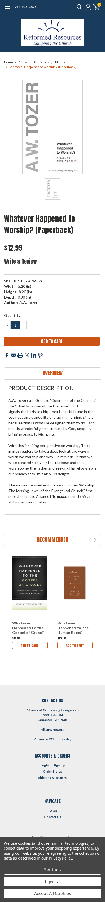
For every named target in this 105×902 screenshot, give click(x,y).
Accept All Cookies (52, 893)
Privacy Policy (60, 858)
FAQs (52, 811)
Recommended (52, 539)
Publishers (41, 62)
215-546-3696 (25, 7)
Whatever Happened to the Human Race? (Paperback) (73, 630)
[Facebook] (6, 355)
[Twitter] (27, 355)
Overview (53, 373)
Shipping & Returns (52, 778)
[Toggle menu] (7, 9)
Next (95, 540)
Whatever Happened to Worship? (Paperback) (43, 67)
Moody (60, 62)
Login (44, 765)
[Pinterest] (40, 355)
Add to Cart (30, 645)
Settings (52, 870)
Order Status (52, 771)
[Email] (13, 355)
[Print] (20, 355)
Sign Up (59, 765)
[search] (78, 6)
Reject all (53, 882)
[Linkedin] (33, 355)
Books (23, 62)
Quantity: (13, 315)
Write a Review (20, 261)
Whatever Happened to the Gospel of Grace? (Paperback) (28, 630)
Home (8, 62)
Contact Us (52, 817)
